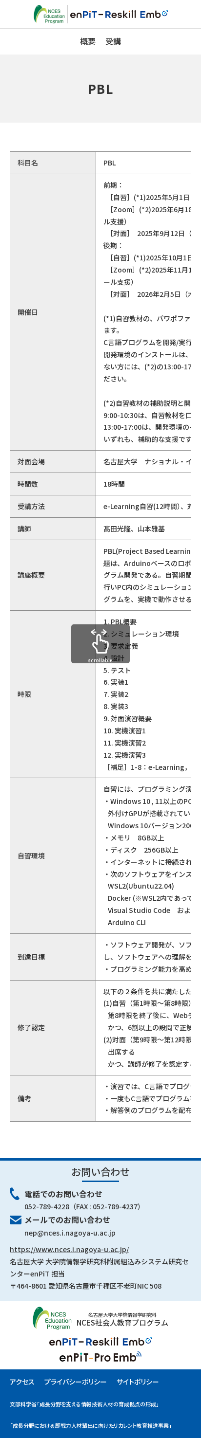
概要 (88, 41)
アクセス (22, 1381)
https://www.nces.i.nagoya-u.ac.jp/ (69, 1249)
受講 (113, 41)
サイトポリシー (138, 1381)
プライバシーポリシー (75, 1381)
